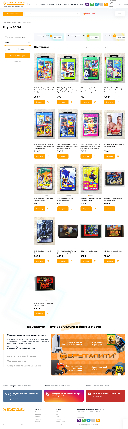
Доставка (50, 4)
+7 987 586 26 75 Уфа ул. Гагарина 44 (90, 409)
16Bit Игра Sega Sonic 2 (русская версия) (65, 200)
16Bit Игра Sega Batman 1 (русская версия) (42, 252)
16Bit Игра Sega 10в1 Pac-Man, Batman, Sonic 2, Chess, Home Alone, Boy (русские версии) (90, 146)
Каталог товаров (13, 14)
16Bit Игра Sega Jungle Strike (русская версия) (113, 252)
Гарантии (38, 419)
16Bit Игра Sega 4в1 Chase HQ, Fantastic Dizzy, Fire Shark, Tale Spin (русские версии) (44, 90)
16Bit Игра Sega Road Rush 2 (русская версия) (43, 304)
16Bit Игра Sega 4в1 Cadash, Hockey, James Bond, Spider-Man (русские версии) (89, 90)
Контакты (74, 4)
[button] (45, 195)
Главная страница (9, 22)
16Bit (19, 22)
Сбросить (17, 61)
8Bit (57, 412)
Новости (37, 421)
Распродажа (90, 13)
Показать (17, 56)
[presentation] (36, 68)
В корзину (39, 102)
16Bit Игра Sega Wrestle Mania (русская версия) (114, 145)
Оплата (58, 4)
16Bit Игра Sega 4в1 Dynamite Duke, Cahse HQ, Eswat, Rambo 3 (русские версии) (67, 146)
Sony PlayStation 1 (61, 421)
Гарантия (66, 4)
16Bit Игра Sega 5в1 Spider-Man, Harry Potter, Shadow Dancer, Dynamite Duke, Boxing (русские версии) (67, 91)
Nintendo (59, 419)
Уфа (30, 4)
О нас (81, 4)
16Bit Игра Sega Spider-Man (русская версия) (113, 200)
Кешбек (42, 4)
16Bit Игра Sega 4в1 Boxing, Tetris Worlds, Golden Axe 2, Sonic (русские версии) (113, 90)
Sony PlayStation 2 (61, 424)
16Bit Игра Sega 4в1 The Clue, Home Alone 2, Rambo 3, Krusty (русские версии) (44, 146)
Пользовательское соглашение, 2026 (13, 424)
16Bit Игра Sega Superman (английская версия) (89, 252)
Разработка (80, 424)
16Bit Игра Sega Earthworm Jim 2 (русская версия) (90, 200)
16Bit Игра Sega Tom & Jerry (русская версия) (43, 200)
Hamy (58, 416)
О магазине (38, 412)
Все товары (57, 37)
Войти (119, 14)
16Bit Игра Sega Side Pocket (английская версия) (66, 252)
